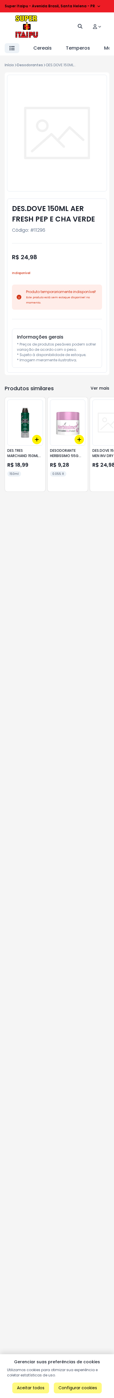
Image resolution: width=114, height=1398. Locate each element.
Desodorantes (30, 64)
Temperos (78, 48)
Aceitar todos (30, 1388)
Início (9, 64)
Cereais (42, 48)
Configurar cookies (77, 1388)
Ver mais (100, 388)
